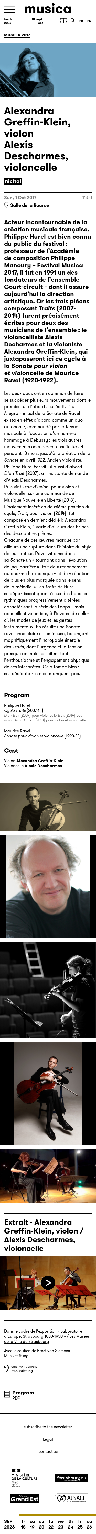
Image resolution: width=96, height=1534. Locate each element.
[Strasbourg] (71, 1478)
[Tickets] (63, 20)
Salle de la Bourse (29, 205)
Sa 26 (89, 1524)
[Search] (73, 20)
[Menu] (9, 9)
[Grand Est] (24, 1499)
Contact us (48, 1451)
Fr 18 (23, 1524)
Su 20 (41, 1524)
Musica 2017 (17, 35)
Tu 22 (51, 1524)
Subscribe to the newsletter (48, 1427)
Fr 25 (80, 1524)
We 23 (61, 1524)
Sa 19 (32, 1524)
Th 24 (70, 1524)
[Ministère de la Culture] (24, 1478)
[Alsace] (71, 1498)
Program (23, 1392)
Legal (48, 1439)
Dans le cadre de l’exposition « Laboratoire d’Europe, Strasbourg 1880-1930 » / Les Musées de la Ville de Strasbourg (47, 1336)
